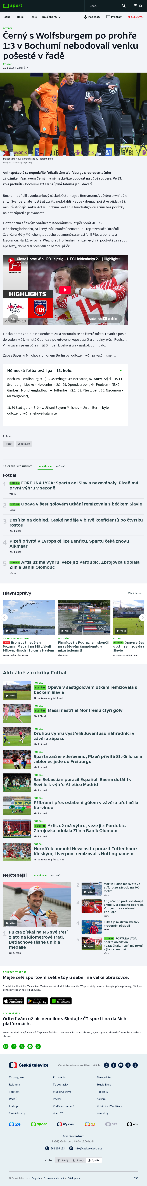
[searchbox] (103, 6)
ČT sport (8, 64)
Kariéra (101, 1099)
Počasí (57, 1099)
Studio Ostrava (62, 1091)
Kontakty (102, 1113)
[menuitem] (7, 17)
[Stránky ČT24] (14, 1125)
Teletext (14, 1091)
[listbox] (78, 1160)
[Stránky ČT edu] (132, 1125)
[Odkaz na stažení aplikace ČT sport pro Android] (37, 1000)
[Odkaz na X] (22, 1046)
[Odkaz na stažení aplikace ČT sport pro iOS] (13, 1000)
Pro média (59, 1077)
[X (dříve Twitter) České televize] (128, 1065)
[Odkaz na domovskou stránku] (18, 6)
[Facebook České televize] (114, 1065)
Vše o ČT (58, 1113)
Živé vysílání (104, 1077)
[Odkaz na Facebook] (14, 1046)
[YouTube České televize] (121, 1065)
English (36, 1178)
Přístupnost (74, 1178)
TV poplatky (60, 1084)
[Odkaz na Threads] (38, 1046)
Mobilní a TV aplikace (109, 1106)
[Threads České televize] (135, 1065)
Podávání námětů (63, 1106)
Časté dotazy (17, 1113)
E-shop (13, 1106)
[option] (62, 1160)
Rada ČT (14, 1099)
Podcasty (102, 1091)
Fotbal (8, 28)
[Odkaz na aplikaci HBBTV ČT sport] (61, 1000)
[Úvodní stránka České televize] (29, 1065)
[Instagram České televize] (106, 1065)
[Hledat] (124, 6)
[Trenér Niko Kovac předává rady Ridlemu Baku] (73, 114)
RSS (136, 1178)
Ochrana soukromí (54, 1178)
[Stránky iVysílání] (66, 1125)
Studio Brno (104, 1084)
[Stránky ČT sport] (39, 1125)
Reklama (14, 1084)
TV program (16, 1077)
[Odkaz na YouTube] (30, 1046)
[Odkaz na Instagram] (6, 1046)
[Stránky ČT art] (111, 1125)
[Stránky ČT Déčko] (90, 1125)
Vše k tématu (136, 593)
